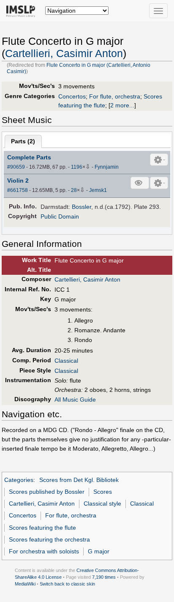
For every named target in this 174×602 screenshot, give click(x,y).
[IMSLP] (22, 10)
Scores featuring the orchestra (49, 539)
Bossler (81, 206)
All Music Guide (75, 399)
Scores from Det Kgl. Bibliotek (79, 479)
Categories (18, 479)
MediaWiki (25, 583)
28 (74, 190)
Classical (66, 360)
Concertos (72, 96)
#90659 (16, 167)
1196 (76, 167)
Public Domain (60, 216)
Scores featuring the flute (42, 527)
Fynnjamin (107, 167)
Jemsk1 (98, 190)
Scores (102, 491)
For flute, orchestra (114, 96)
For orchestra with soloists (44, 551)
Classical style (102, 503)
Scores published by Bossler (46, 491)
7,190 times (104, 577)
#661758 (17, 190)
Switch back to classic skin (67, 583)
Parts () (23, 141)
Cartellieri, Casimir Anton (64, 53)
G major (98, 551)
